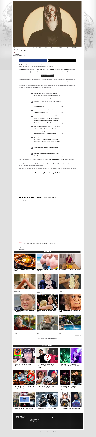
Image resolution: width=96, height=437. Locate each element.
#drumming (39, 120)
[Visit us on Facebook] (53, 418)
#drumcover (52, 118)
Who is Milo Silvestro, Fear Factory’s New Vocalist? (47, 409)
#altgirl (48, 95)
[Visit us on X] (55, 418)
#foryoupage (40, 122)
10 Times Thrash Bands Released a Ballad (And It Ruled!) (70, 409)
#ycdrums (57, 118)
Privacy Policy (32, 420)
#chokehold (36, 141)
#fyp (46, 95)
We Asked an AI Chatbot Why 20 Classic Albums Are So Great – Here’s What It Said (24, 409)
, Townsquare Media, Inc (27, 425)
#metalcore (42, 95)
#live (57, 147)
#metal (53, 120)
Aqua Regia (52, 69)
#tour (57, 95)
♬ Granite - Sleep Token (47, 122)
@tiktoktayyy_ (36, 101)
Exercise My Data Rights (34, 421)
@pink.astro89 (37, 126)
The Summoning (22, 69)
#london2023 (48, 131)
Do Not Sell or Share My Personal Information (38, 422)
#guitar (47, 153)
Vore (45, 71)
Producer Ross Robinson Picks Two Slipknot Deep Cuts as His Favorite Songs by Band (47, 366)
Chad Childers (16, 54)
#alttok (51, 95)
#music (53, 153)
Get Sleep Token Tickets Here (47, 75)
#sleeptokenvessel (37, 131)
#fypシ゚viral (38, 98)
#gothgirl (54, 95)
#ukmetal (41, 149)
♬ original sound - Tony (43, 112)
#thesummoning (37, 95)
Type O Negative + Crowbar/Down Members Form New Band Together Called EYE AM (70, 366)
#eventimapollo (54, 131)
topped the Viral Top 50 (37, 85)
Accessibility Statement (34, 419)
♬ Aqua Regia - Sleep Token (51, 133)
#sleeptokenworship (56, 128)
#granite (35, 122)
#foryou (47, 149)
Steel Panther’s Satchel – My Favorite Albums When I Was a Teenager (23, 365)
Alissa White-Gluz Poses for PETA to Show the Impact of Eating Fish (24, 387)
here (68, 168)
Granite (41, 69)
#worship (43, 133)
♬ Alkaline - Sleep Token (54, 149)
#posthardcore (49, 120)
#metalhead (48, 141)
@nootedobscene (37, 147)
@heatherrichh (37, 93)
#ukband (44, 149)
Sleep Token (21, 64)
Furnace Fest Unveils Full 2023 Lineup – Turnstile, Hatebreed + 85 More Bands (47, 387)
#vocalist (36, 149)
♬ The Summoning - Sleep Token (47, 98)
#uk (38, 149)
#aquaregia (43, 131)
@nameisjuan (36, 153)
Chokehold (66, 69)
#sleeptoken (55, 93)
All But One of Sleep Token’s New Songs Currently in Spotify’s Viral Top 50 (42, 243)
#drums (35, 120)
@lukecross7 (36, 109)
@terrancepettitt (37, 115)
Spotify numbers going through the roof (56, 159)
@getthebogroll (37, 137)
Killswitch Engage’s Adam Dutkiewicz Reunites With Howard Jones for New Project (69, 388)
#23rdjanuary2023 (37, 133)
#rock (50, 147)
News (24, 249)
